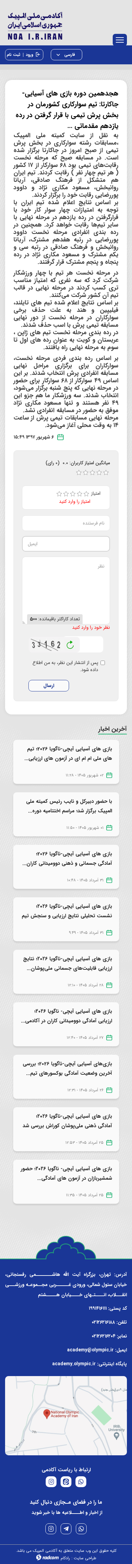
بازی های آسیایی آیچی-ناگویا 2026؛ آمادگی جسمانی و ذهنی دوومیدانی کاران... (67, 858)
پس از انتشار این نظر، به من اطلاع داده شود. (65, 666)
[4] (79, 494)
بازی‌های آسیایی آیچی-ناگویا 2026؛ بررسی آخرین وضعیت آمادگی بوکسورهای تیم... (67, 1068)
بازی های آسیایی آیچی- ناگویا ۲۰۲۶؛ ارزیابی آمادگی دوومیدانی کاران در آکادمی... (66, 1016)
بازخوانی (70, 643)
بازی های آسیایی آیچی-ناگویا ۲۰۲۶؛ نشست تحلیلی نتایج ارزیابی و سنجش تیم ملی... (67, 915)
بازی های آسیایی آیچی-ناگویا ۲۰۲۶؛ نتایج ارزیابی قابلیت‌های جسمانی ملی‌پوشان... (67, 963)
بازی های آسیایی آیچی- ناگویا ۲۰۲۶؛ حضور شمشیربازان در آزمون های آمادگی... (66, 1173)
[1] (59, 494)
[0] (79, 473)
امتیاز (98, 493)
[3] (73, 494)
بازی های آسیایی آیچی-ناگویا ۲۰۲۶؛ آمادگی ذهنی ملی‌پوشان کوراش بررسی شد (67, 1121)
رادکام (65, 1558)
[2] (66, 494)
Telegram (66, 1528)
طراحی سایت (85, 1558)
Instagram (50, 1528)
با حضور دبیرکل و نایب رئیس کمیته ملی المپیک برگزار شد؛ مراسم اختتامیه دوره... (69, 806)
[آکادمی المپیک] (66, 24)
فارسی (69, 54)
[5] (86, 494)
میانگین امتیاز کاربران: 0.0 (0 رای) (78, 463)
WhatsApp (81, 1528)
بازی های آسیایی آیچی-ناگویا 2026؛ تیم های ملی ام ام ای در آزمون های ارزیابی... (68, 754)
